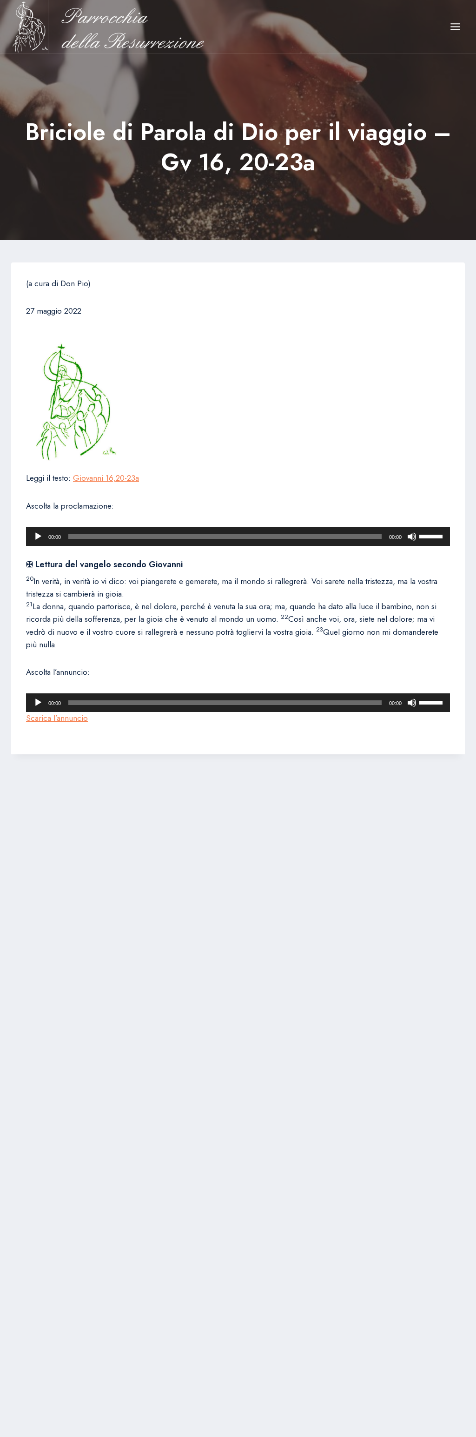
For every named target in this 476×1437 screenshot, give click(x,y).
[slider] (432, 535)
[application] (238, 536)
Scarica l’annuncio (57, 718)
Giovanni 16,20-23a (106, 477)
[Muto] (411, 536)
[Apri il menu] (455, 26)
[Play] (38, 536)
